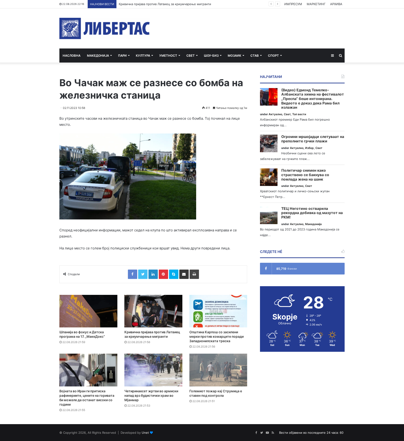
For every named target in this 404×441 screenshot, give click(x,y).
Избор (309, 148)
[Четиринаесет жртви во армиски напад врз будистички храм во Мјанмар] (153, 370)
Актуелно (275, 114)
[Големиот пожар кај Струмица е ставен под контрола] (218, 370)
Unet (145, 432)
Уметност (168, 55)
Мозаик (234, 55)
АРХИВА (336, 4)
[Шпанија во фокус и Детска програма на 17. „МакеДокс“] (88, 311)
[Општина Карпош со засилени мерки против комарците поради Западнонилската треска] (218, 311)
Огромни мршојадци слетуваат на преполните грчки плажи (312, 139)
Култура (143, 55)
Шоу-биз (211, 55)
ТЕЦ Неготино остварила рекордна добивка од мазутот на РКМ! (312, 213)
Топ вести (299, 114)
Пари (122, 55)
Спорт (273, 55)
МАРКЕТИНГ (316, 4)
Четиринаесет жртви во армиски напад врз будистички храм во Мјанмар (151, 395)
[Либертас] (104, 28)
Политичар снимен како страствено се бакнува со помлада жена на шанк (305, 174)
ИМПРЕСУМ (293, 4)
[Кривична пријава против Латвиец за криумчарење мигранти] (153, 311)
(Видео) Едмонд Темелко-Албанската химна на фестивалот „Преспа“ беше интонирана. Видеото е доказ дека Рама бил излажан (312, 99)
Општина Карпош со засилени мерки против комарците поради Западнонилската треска (216, 336)
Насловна (71, 55)
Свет (190, 55)
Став (254, 55)
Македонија (98, 55)
